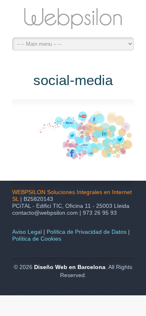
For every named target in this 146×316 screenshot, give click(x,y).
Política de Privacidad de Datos (87, 231)
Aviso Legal (27, 231)
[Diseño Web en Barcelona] (73, 20)
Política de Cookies (36, 238)
